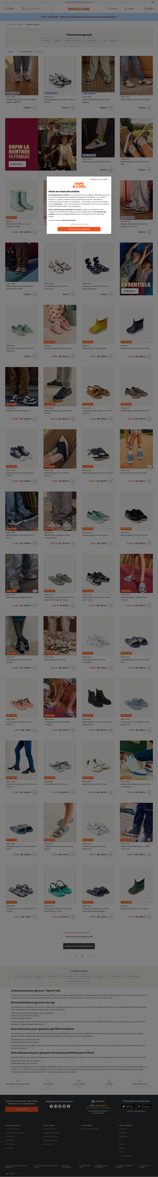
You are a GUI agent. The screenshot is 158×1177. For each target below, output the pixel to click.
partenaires (58, 204)
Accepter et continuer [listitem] (79, 229)
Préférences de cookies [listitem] (79, 224)
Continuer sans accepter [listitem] (98, 179)
